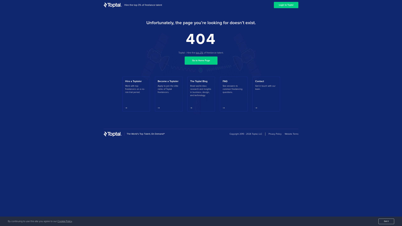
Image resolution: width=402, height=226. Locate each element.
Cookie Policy (64, 221)
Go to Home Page (201, 60)
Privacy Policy (275, 134)
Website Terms (291, 134)
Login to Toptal (286, 5)
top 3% (199, 52)
